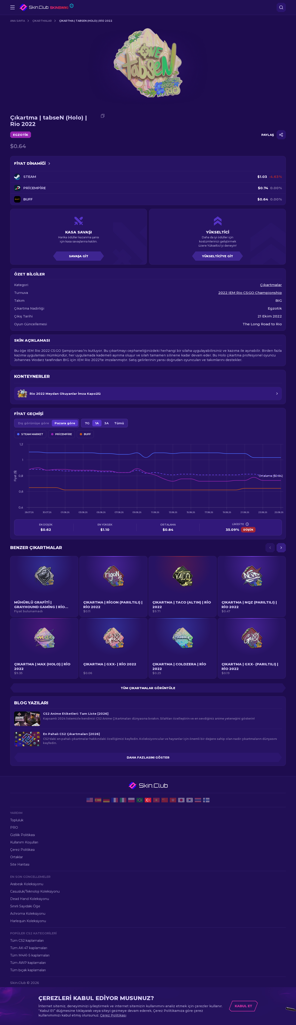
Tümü (119, 423)
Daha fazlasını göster (148, 757)
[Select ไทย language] (198, 800)
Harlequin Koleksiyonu (28, 921)
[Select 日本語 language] (181, 800)
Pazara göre (65, 423)
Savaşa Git (78, 256)
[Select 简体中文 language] (164, 800)
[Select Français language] (115, 800)
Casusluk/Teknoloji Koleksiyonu (35, 891)
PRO (14, 827)
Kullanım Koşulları (24, 842)
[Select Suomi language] (206, 800)
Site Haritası (19, 864)
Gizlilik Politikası (22, 835)
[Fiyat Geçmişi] (49, 163)
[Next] (281, 547)
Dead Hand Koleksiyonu (29, 899)
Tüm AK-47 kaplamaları (28, 948)
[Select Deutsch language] (106, 800)
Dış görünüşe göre (33, 423)
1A (97, 423)
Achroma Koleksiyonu (27, 913)
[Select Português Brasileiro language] (140, 800)
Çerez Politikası (22, 850)
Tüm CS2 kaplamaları (27, 940)
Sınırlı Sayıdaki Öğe (25, 906)
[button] (44, 586)
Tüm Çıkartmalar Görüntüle (148, 688)
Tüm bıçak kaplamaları (28, 970)
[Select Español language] (98, 800)
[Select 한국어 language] (189, 800)
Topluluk (16, 820)
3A (106, 423)
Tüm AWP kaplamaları (28, 963)
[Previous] (270, 547)
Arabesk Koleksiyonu (26, 884)
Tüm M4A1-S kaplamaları (29, 955)
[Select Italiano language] (123, 800)
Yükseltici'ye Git (217, 256)
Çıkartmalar (42, 20)
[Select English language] (90, 800)
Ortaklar (16, 857)
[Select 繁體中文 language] (173, 800)
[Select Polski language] (131, 800)
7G (87, 423)
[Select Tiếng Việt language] (156, 800)
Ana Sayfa (17, 20)
